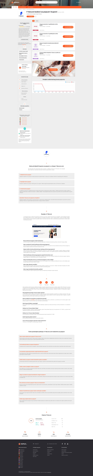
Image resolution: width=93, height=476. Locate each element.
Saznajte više (24, 44)
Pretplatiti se (53, 69)
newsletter (33, 299)
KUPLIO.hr (20, 9)
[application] (53, 87)
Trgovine (24, 9)
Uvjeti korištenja (41, 30)
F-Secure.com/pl (24, 124)
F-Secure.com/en (24, 117)
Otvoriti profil (24, 68)
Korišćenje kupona (24, 39)
